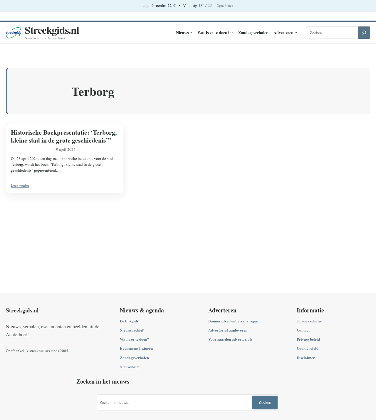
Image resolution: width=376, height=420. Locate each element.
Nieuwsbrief (130, 366)
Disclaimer (306, 357)
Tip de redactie (309, 321)
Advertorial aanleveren (227, 330)
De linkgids (129, 321)
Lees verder (20, 185)
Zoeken (264, 402)
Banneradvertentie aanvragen (233, 321)
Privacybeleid (308, 339)
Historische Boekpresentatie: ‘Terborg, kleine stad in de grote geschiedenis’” (64, 136)
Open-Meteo (225, 6)
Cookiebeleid (307, 348)
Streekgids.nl (52, 29)
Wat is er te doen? (134, 339)
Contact (303, 330)
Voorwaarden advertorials (230, 339)
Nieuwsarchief (131, 330)
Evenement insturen (136, 348)
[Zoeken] (364, 32)
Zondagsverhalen (134, 357)
